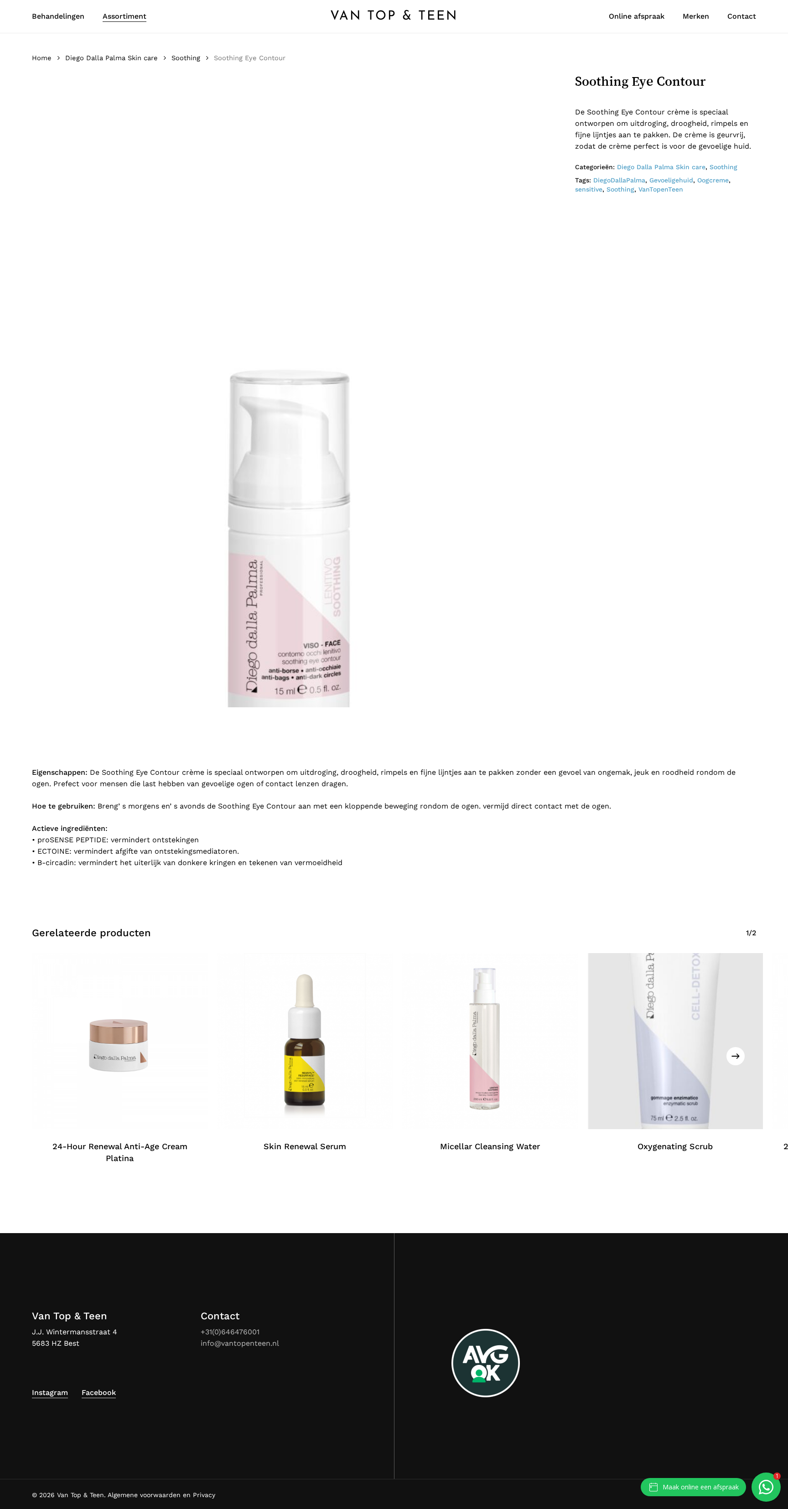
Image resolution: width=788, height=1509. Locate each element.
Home (42, 58)
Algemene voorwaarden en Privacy (161, 1495)
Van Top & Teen (394, 16)
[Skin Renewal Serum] (305, 1041)
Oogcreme (713, 180)
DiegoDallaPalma (619, 180)
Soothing (185, 58)
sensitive (588, 189)
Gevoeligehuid (671, 180)
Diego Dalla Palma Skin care (111, 58)
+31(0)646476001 (230, 1332)
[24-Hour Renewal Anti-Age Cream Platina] (120, 1041)
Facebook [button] (99, 1392)
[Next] (735, 1056)
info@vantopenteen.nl (240, 1343)
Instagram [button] (50, 1392)
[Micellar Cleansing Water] (490, 1041)
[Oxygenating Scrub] (675, 1041)
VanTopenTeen (660, 189)
